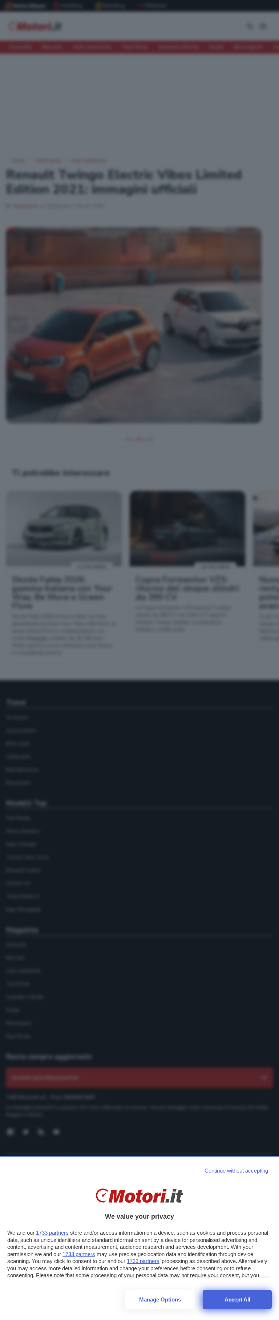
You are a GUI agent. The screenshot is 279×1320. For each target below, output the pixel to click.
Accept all (237, 1299)
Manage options (160, 1299)
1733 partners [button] (52, 1233)
